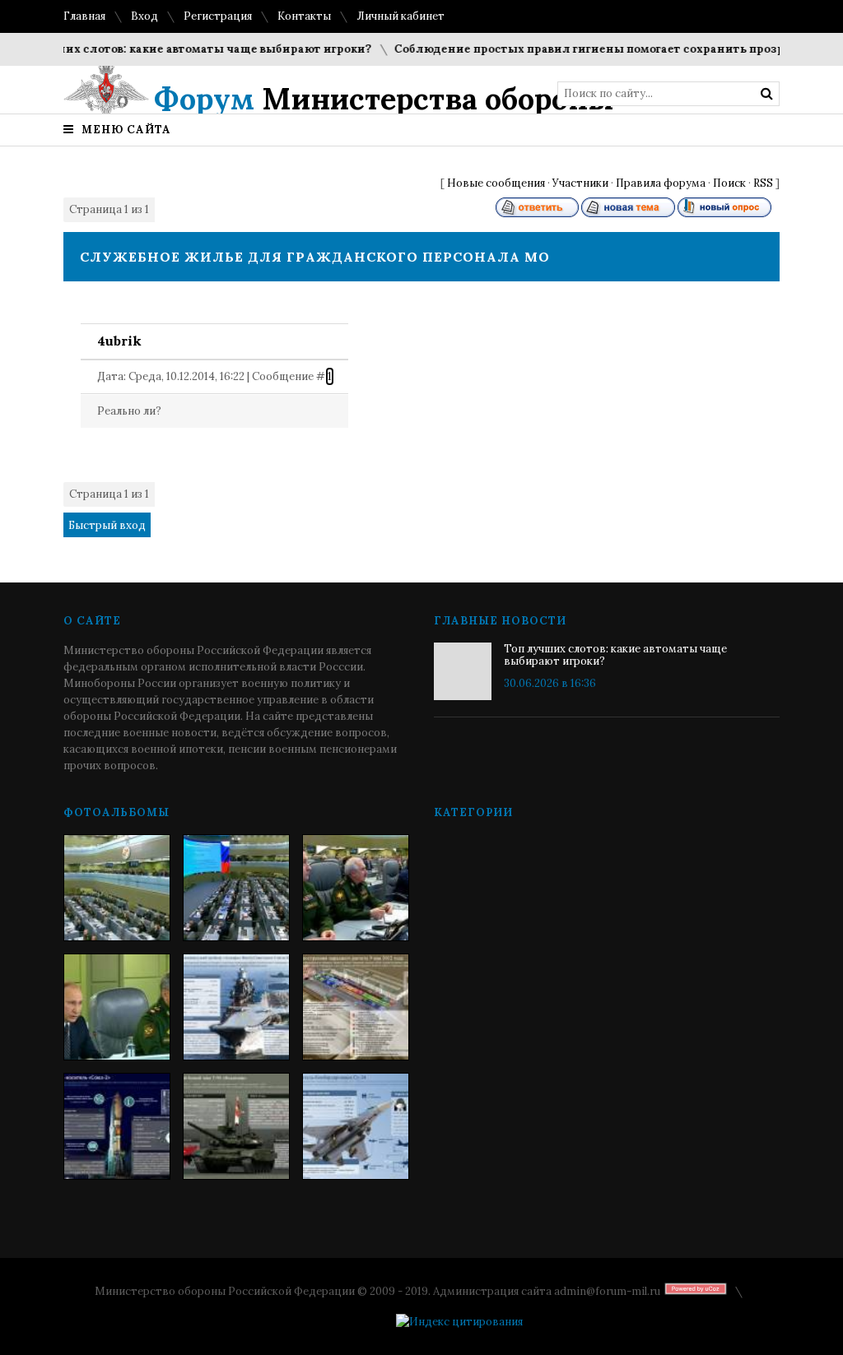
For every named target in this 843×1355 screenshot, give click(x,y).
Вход (144, 16)
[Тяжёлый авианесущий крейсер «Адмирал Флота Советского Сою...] (236, 1007)
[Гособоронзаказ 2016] (116, 1007)
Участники (580, 183)
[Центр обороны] (236, 887)
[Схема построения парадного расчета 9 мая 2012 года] (355, 1007)
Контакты (304, 16)
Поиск (729, 183)
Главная (84, 16)
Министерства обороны (384, 99)
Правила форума (661, 183)
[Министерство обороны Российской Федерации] (116, 887)
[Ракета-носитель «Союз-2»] (116, 1126)
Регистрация (218, 16)
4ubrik (119, 340)
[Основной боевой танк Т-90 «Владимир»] (236, 1126)
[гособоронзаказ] (355, 887)
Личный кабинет (400, 16)
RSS (763, 183)
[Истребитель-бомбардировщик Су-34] (355, 1126)
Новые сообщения (496, 183)
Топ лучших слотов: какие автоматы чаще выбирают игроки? (615, 655)
